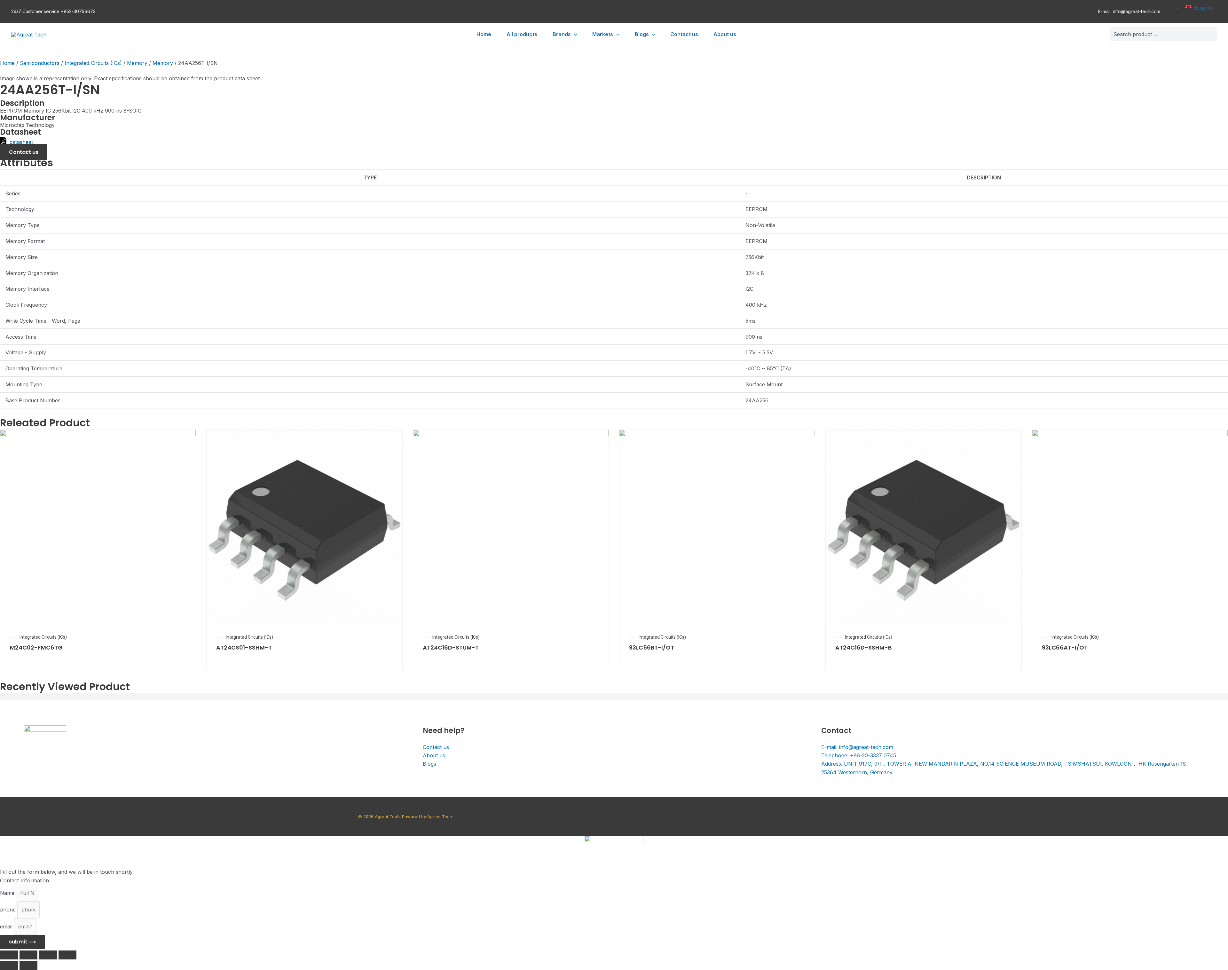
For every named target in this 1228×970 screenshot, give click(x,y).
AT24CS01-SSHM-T (244, 647)
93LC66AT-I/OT (1065, 647)
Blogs (429, 764)
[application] (574, 34)
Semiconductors (39, 63)
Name (8, 893)
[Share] (28, 954)
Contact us (436, 747)
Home (7, 63)
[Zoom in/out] (67, 954)
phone (8, 909)
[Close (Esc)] (9, 954)
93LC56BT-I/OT (651, 647)
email (7, 926)
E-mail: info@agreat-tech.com (1129, 11)
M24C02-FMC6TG (36, 647)
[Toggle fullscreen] (48, 954)
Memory (137, 63)
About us (434, 755)
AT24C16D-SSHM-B (863, 647)
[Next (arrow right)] (28, 965)
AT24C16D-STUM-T (451, 647)
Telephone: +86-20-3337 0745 (858, 755)
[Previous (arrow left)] (9, 965)
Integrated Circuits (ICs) (93, 63)
